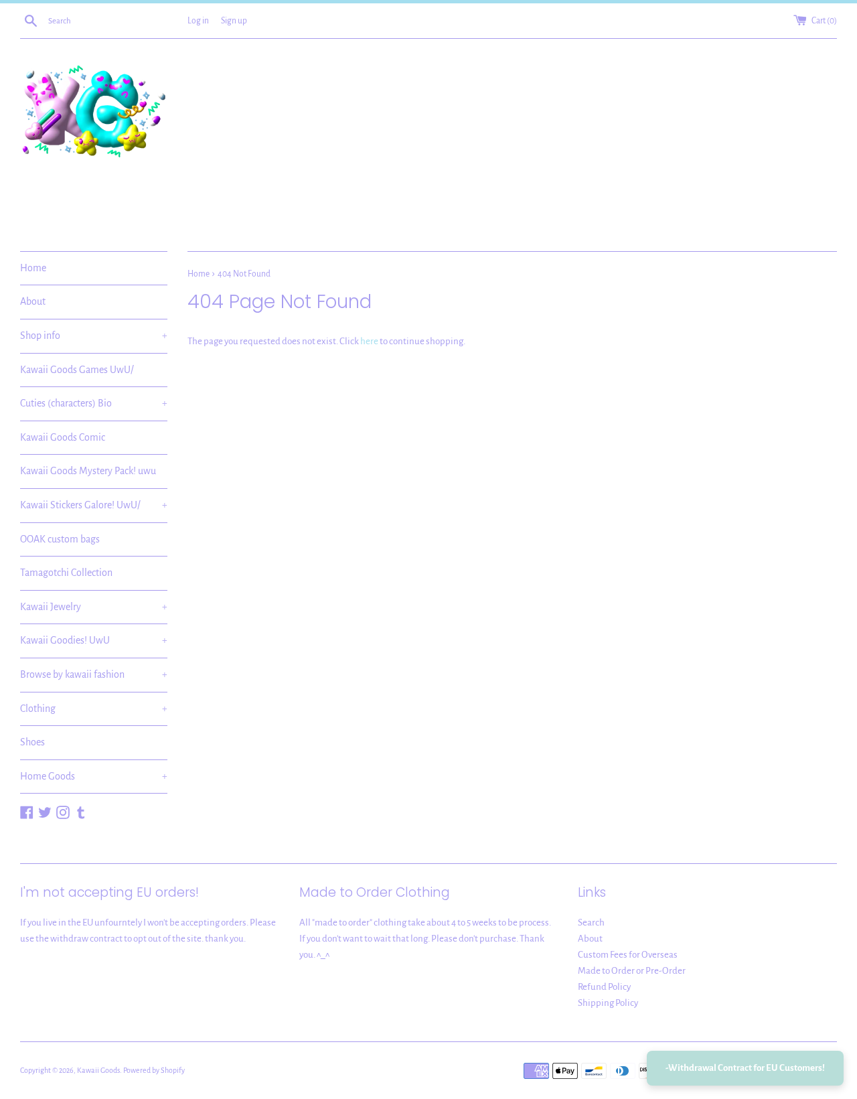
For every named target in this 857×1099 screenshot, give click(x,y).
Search (591, 923)
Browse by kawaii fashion (93, 674)
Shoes (32, 742)
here (369, 341)
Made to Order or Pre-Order (632, 971)
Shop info (93, 335)
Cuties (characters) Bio (93, 403)
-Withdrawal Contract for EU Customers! (745, 1068)
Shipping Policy (608, 1003)
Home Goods (93, 776)
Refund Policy (604, 987)
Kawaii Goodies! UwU (93, 640)
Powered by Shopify (154, 1070)
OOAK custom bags (60, 539)
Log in (198, 20)
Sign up (234, 20)
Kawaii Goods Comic (62, 437)
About (33, 301)
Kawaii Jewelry (93, 606)
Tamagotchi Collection (66, 572)
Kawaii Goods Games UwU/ (77, 369)
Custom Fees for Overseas (628, 955)
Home (33, 268)
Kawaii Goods (98, 1070)
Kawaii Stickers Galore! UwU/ (93, 505)
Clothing (93, 708)
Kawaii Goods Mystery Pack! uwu (88, 470)
